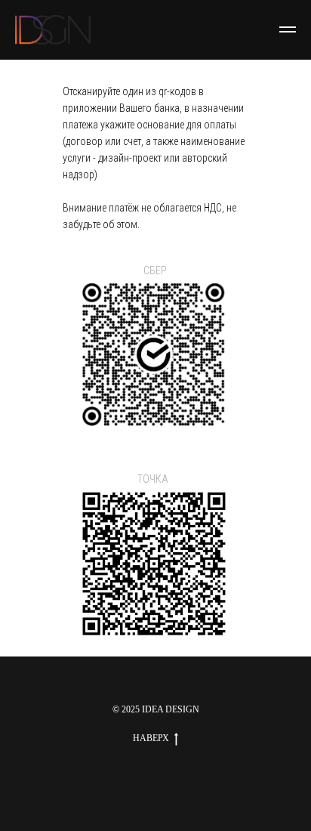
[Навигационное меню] (287, 29)
